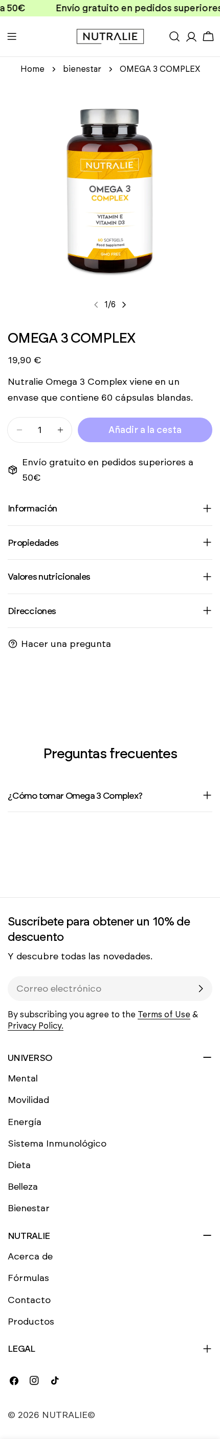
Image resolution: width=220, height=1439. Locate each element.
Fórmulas (28, 1278)
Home (32, 69)
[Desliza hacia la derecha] (124, 305)
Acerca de (30, 1256)
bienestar (82, 69)
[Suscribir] (200, 988)
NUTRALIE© (68, 1415)
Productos (31, 1321)
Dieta (19, 1165)
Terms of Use (164, 1014)
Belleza (23, 1186)
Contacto (29, 1300)
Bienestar (29, 1208)
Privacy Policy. (35, 1026)
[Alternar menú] (12, 36)
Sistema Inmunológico (57, 1143)
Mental (23, 1078)
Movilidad (28, 1100)
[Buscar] (174, 36)
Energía (24, 1122)
